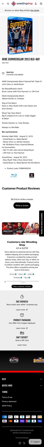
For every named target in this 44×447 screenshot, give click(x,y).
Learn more (21, 310)
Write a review (22, 205)
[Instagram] (19, 443)
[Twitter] (24, 443)
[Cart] (41, 3)
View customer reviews (22, 286)
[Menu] (3, 3)
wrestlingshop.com (24, 433)
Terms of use (7, 397)
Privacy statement (9, 401)
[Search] (8, 3)
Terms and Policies (22, 438)
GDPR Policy (7, 406)
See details (34, 10)
